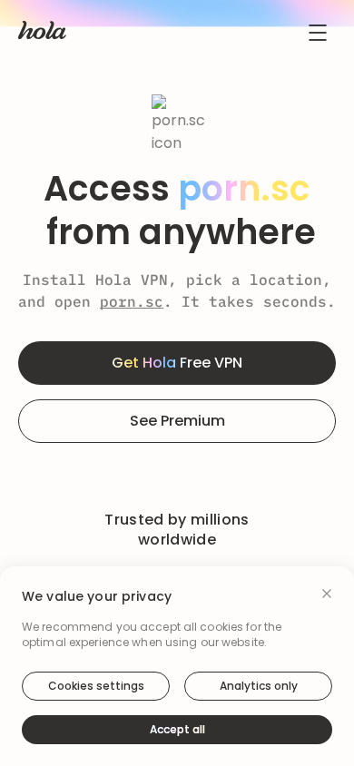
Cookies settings (96, 685)
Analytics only (259, 685)
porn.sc (131, 301)
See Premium (177, 420)
